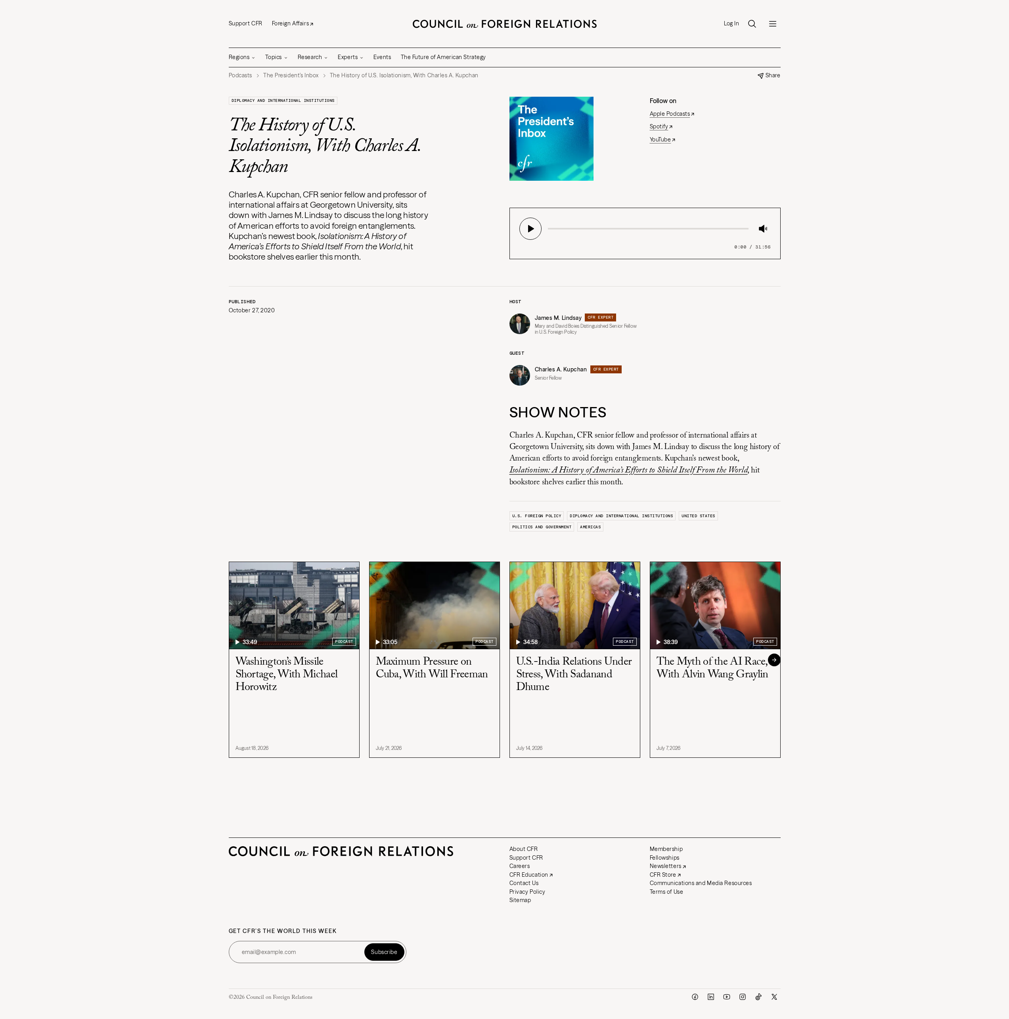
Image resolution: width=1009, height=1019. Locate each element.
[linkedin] (711, 996)
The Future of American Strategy (443, 57)
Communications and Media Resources (701, 883)
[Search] (752, 24)
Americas (590, 527)
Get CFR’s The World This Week (283, 931)
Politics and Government (542, 527)
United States (698, 515)
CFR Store (663, 874)
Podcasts (240, 75)
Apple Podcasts (670, 113)
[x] (774, 996)
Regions (239, 57)
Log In (731, 23)
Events (382, 57)
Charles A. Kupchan (561, 369)
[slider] (550, 228)
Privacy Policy (527, 891)
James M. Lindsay (558, 317)
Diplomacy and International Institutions (283, 100)
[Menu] (773, 24)
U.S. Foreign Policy (536, 515)
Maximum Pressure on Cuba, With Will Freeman (432, 668)
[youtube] (726, 996)
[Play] (530, 229)
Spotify (659, 126)
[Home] (505, 23)
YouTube (660, 139)
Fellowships (665, 857)
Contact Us (524, 883)
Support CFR (245, 23)
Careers (519, 866)
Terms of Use (667, 891)
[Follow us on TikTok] (758, 996)
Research (310, 57)
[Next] (774, 660)
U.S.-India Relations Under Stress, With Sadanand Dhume (574, 674)
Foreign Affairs (290, 23)
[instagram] (742, 996)
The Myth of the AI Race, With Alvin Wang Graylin (712, 668)
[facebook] (695, 996)
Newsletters (666, 866)
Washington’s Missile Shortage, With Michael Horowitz (286, 674)
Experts (348, 57)
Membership (666, 849)
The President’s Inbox (291, 75)
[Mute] (763, 229)
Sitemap (520, 900)
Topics (273, 57)
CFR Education (528, 874)
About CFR (523, 849)
